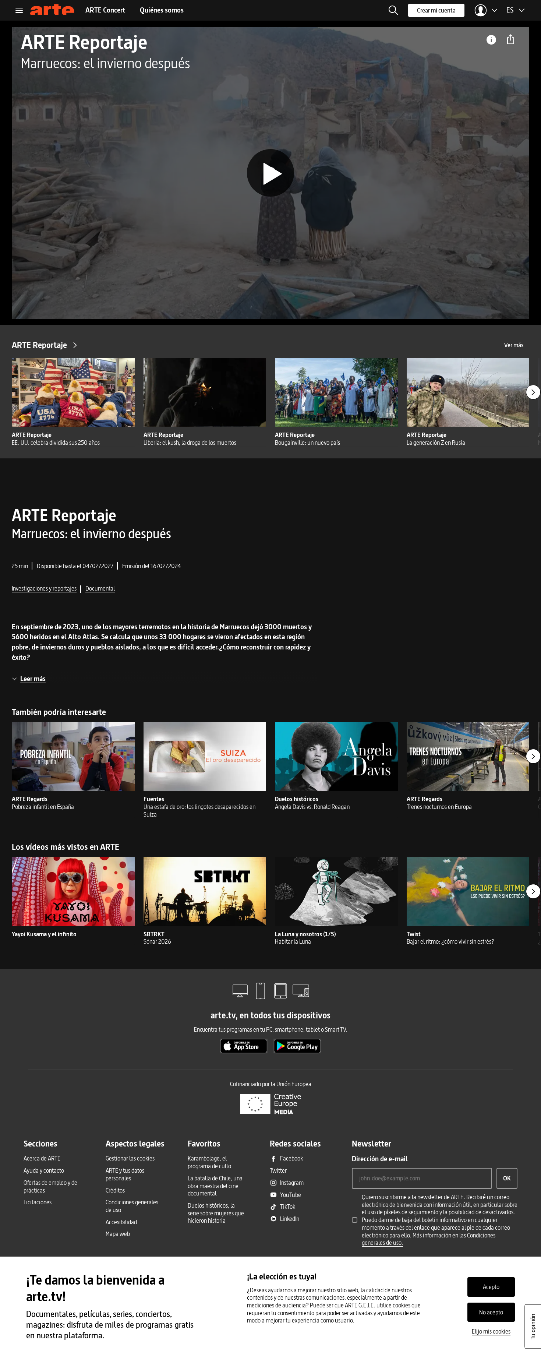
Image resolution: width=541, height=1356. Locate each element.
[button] (393, 10)
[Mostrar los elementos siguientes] (533, 392)
